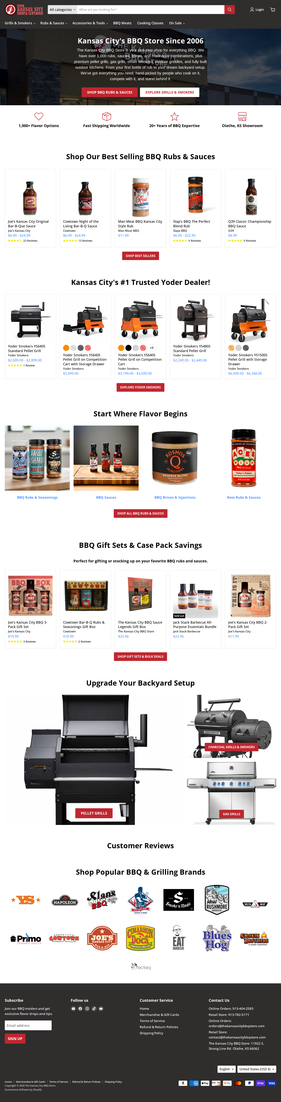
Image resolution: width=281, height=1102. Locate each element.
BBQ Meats (122, 23)
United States (255, 1069)
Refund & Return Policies (159, 1027)
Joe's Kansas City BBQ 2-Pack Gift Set (247, 624)
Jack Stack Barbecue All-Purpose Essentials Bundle (194, 624)
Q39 (231, 230)
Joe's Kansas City (19, 230)
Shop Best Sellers (140, 256)
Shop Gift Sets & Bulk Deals (140, 656)
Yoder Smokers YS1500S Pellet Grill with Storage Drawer (247, 359)
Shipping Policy (151, 1033)
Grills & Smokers (19, 23)
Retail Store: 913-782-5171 (229, 1014)
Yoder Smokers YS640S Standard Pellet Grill (26, 348)
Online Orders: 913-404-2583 (231, 1008)
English (225, 1069)
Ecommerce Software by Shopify (23, 1089)
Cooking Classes (150, 23)
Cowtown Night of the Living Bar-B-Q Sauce (81, 223)
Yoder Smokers (18, 355)
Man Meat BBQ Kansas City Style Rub (140, 223)
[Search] (229, 9)
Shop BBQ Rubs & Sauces (109, 92)
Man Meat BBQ (128, 230)
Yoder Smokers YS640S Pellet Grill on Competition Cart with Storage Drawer (84, 359)
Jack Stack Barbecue (186, 631)
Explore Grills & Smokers (169, 92)
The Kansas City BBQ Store (136, 631)
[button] (258, 9)
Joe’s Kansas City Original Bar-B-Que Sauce (28, 223)
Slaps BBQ (180, 230)
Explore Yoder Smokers (140, 387)
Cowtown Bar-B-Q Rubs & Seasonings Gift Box (84, 624)
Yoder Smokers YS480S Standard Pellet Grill (191, 348)
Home (144, 1008)
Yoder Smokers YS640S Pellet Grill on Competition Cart (140, 359)
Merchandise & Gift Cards (159, 1014)
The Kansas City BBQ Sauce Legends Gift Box (140, 624)
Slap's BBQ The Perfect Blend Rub (191, 223)
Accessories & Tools (89, 23)
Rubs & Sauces (52, 23)
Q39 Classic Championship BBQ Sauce (249, 223)
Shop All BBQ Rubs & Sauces (140, 513)
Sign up (15, 1038)
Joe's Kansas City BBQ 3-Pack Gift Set (27, 624)
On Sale (176, 23)
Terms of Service (152, 1021)
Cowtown (69, 230)
